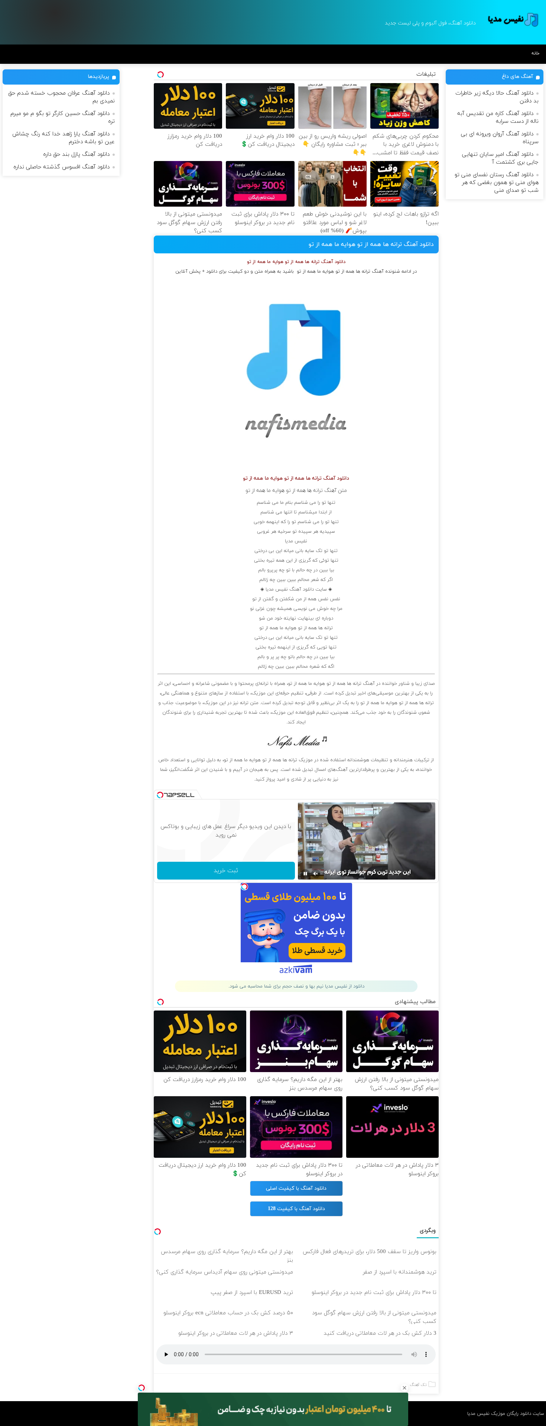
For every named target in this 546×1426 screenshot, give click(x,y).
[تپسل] (141, 1388)
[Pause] (305, 873)
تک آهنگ (418, 1385)
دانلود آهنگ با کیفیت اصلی (296, 1188)
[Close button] (404, 1388)
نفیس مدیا (296, 541)
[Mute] (315, 873)
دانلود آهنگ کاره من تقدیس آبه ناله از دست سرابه (498, 117)
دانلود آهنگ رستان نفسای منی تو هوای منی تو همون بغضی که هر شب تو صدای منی (497, 182)
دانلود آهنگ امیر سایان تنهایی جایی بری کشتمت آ (500, 158)
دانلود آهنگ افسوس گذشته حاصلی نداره (61, 167)
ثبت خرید (226, 871)
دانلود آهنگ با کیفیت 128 (296, 1208)
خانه (536, 53)
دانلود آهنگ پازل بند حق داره (76, 154)
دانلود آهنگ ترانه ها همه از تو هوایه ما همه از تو (371, 244)
